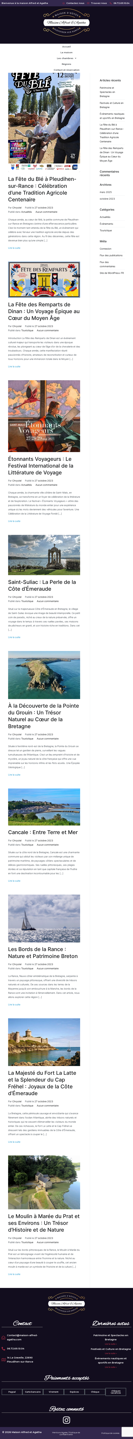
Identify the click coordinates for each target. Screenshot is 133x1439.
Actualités (26, 211)
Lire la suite (14, 247)
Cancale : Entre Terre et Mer (43, 832)
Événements (106, 223)
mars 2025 (106, 192)
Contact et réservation (66, 70)
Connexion (105, 248)
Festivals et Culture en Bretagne (111, 105)
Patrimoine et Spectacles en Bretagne (107, 92)
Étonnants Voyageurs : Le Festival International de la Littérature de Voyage (40, 466)
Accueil (66, 46)
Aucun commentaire (46, 211)
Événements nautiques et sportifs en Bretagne (112, 115)
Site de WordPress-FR (112, 273)
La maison (66, 52)
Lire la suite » (111, 1344)
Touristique (27, 330)
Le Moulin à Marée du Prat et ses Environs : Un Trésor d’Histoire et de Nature (44, 1223)
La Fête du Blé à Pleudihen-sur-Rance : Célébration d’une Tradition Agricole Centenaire (112, 133)
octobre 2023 (107, 198)
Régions (66, 64)
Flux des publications (111, 255)
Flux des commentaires (107, 264)
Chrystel (16, 207)
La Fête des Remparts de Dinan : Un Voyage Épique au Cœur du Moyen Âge (44, 311)
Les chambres (65, 58)
